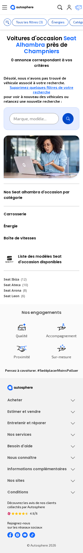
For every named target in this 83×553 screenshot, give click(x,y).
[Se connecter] (69, 7)
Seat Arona (15, 290)
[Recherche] (60, 7)
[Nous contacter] (78, 7)
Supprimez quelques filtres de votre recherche (41, 89)
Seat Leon (14, 296)
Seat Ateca (16, 285)
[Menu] (4, 7)
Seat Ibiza (15, 279)
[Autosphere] (22, 7)
